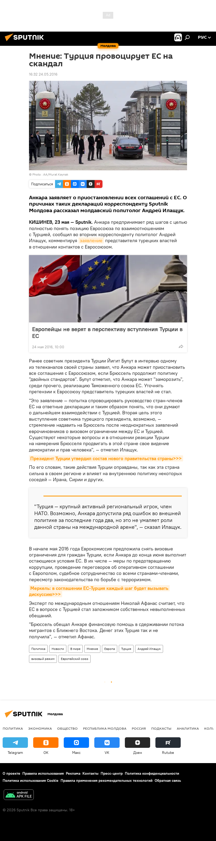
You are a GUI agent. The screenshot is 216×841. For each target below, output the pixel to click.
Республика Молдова (104, 728)
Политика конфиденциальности (152, 773)
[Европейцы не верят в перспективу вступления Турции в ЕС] (108, 288)
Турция (126, 649)
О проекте (11, 773)
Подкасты (161, 728)
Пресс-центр (112, 773)
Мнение (92, 649)
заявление (91, 240)
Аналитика (188, 728)
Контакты (90, 773)
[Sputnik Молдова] (26, 41)
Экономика (40, 728)
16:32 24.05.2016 (43, 74)
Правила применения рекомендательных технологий (107, 780)
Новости (58, 649)
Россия (139, 728)
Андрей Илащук (149, 649)
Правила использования (43, 773)
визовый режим (43, 659)
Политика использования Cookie (30, 780)
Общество (67, 728)
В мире (75, 649)
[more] (181, 346)
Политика (38, 649)
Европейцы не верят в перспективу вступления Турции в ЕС (107, 332)
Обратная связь (168, 780)
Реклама (73, 773)
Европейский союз (74, 659)
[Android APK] (19, 795)
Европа (109, 649)
